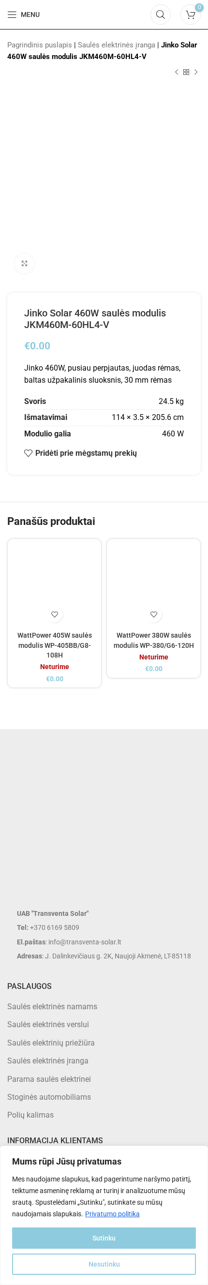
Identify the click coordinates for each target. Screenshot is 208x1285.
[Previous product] (176, 72)
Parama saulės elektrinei (49, 1079)
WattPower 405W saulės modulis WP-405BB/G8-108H (54, 645)
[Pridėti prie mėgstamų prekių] (54, 614)
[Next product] (196, 72)
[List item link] (104, 927)
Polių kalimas (30, 1115)
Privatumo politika (112, 1214)
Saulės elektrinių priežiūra (51, 1042)
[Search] (161, 14)
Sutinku (104, 1238)
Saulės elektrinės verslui (48, 1024)
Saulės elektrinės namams (52, 1006)
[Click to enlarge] (24, 263)
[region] (104, 1215)
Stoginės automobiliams (49, 1097)
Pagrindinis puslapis (39, 45)
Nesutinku (104, 1264)
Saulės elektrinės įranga (116, 45)
